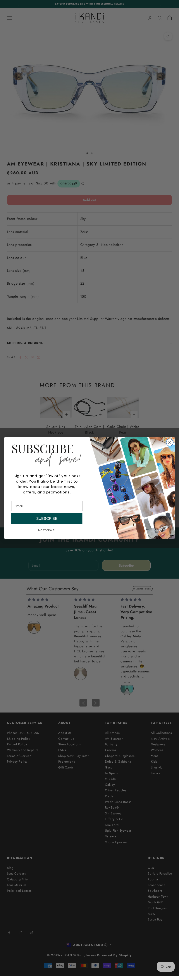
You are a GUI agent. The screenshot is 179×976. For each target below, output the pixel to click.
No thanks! (46, 529)
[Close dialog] (169, 442)
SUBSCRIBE (46, 519)
